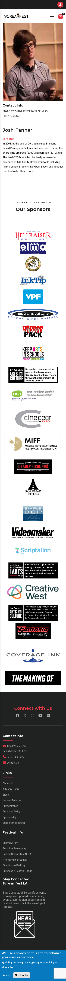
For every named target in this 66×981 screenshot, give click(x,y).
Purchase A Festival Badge (17, 871)
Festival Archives (12, 800)
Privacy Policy (10, 806)
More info (7, 967)
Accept (7, 975)
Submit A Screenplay (14, 848)
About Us (8, 783)
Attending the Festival (15, 859)
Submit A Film (10, 842)
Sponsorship (10, 817)
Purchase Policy (11, 811)
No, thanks (21, 975)
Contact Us (13, 762)
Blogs (6, 794)
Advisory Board (11, 789)
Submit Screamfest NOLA (17, 854)
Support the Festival (14, 822)
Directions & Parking (14, 865)
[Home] (16, 16)
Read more (26, 171)
